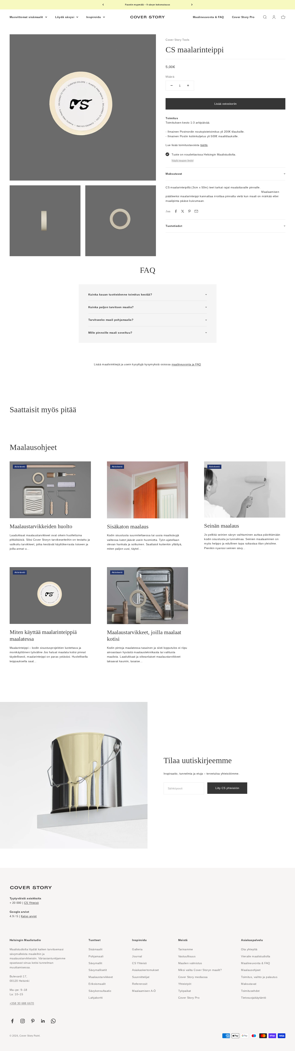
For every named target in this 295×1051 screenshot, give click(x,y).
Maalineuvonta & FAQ (208, 16)
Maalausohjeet (251, 970)
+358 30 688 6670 (22, 1003)
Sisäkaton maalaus (128, 526)
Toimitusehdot (250, 990)
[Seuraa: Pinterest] (33, 1021)
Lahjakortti (95, 997)
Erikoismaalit (97, 983)
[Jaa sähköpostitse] (196, 211)
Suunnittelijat (140, 977)
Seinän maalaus (221, 526)
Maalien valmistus (190, 963)
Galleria (137, 949)
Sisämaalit (95, 949)
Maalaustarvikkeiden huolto (41, 526)
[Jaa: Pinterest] (189, 211)
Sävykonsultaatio (99, 990)
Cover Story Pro (243, 16)
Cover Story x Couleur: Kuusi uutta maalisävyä (147, 4)
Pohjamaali (95, 956)
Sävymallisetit (97, 970)
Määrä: (170, 76)
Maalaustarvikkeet (100, 977)
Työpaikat (184, 990)
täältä (204, 145)
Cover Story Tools (177, 39)
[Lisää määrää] (188, 85)
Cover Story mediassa (193, 977)
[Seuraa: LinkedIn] (43, 1021)
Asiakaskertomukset (145, 970)
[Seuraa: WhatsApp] (53, 1021)
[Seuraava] (192, 5)
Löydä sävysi (64, 16)
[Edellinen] (103, 5)
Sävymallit (95, 963)
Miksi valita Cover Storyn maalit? (200, 970)
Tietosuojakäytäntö (253, 997)
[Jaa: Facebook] (175, 211)
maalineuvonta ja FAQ (186, 364)
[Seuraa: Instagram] (22, 1021)
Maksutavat (248, 983)
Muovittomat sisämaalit (26, 16)
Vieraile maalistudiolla (255, 956)
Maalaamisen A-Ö (144, 990)
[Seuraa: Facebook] (12, 1021)
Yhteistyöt (184, 983)
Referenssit (139, 983)
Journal (137, 956)
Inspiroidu (93, 16)
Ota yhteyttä (249, 949)
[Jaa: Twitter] (182, 211)
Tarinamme (185, 949)
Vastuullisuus (187, 956)
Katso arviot (29, 916)
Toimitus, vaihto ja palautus (259, 977)
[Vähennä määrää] (171, 85)
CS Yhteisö (31, 902)
